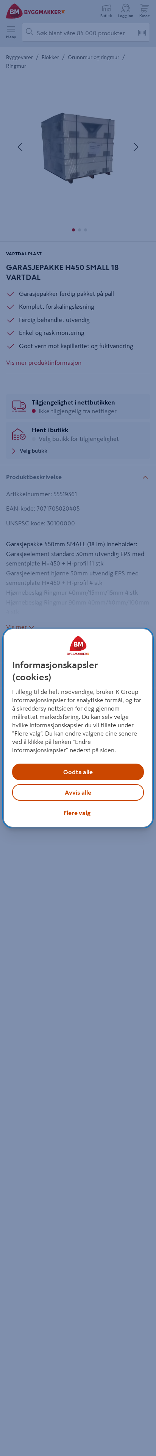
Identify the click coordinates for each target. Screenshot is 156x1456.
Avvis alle (78, 792)
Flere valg (77, 813)
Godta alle (78, 772)
